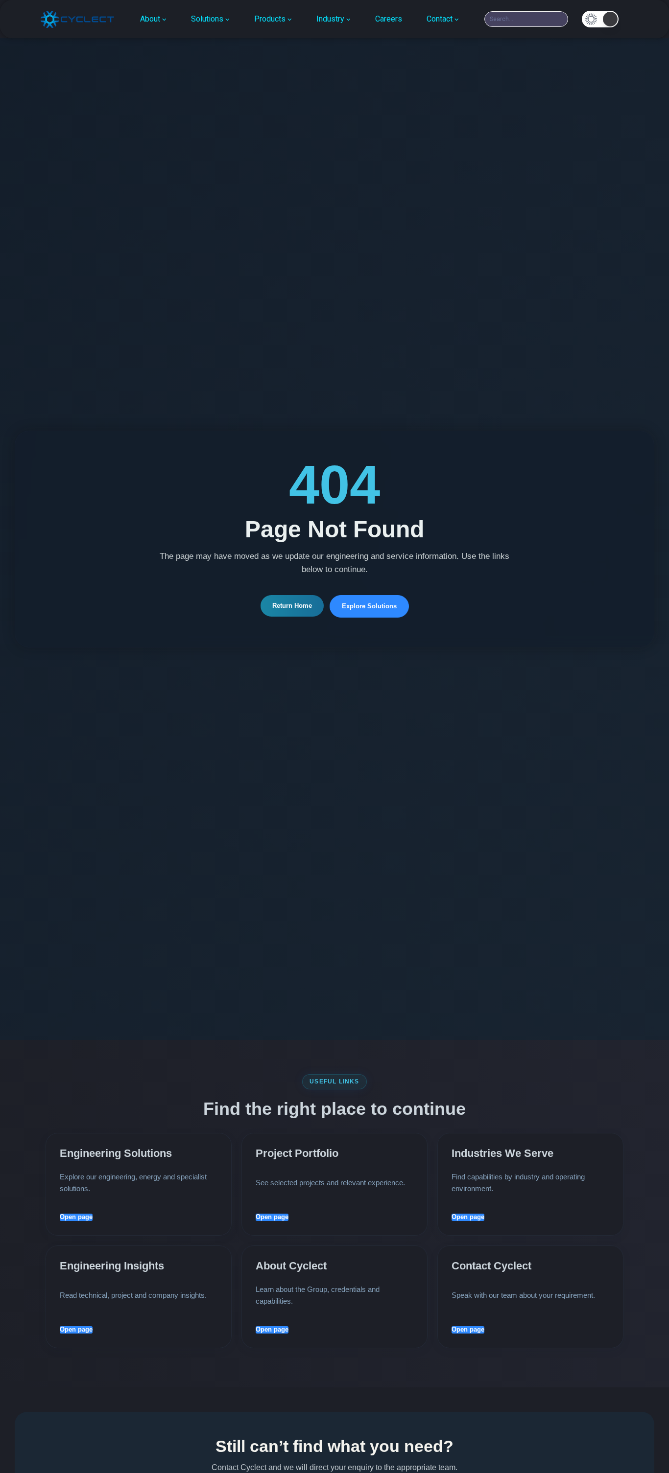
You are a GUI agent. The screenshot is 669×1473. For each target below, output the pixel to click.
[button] (600, 19)
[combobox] (526, 19)
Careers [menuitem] (388, 18)
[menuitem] (153, 19)
